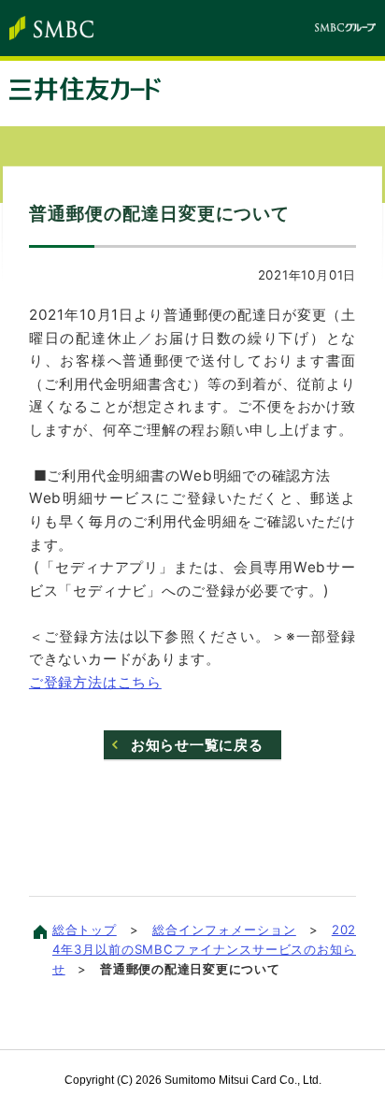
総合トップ (84, 929)
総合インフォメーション (224, 929)
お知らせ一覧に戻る (197, 745)
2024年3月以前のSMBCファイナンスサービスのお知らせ (204, 949)
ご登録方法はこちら (95, 682)
